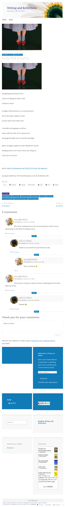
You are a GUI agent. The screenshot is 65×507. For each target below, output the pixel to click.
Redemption (7, 204)
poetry (6, 193)
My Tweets (10, 447)
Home (4, 20)
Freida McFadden (43, 462)
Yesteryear (42, 466)
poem (43, 196)
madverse (35, 196)
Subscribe (43, 378)
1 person (12, 233)
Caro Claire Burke (43, 468)
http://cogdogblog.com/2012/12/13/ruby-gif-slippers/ (27, 168)
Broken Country (43, 455)
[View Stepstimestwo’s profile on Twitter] (11, 403)
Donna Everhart (43, 452)
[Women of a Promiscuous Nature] (55, 452)
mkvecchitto (18, 54)
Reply (34, 236)
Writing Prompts (21, 198)
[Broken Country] (55, 458)
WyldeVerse (34, 198)
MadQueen (26, 196)
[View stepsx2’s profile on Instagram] (13, 403)
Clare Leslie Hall (43, 456)
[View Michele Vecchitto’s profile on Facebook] (9, 403)
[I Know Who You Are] (55, 476)
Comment (57, 335)
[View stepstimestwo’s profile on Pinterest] (15, 403)
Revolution (59, 204)
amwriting (7, 196)
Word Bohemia (8, 198)
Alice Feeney (42, 474)
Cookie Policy (34, 504)
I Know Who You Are (45, 472)
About (11, 20)
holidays (17, 196)
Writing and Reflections (22, 8)
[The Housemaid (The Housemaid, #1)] (55, 464)
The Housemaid (43, 461)
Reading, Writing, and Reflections (45, 422)
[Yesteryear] (55, 470)
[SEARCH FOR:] (17, 422)
